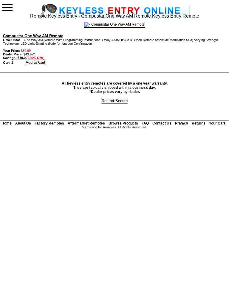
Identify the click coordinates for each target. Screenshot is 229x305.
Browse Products (123, 123)
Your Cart (217, 123)
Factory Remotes (49, 123)
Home (6, 123)
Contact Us (161, 123)
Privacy (181, 123)
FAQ (145, 123)
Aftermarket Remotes (86, 123)
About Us (23, 123)
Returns (198, 123)
